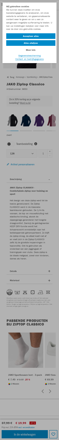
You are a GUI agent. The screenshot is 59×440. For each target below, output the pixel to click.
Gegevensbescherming (29, 55)
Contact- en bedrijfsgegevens (29, 59)
